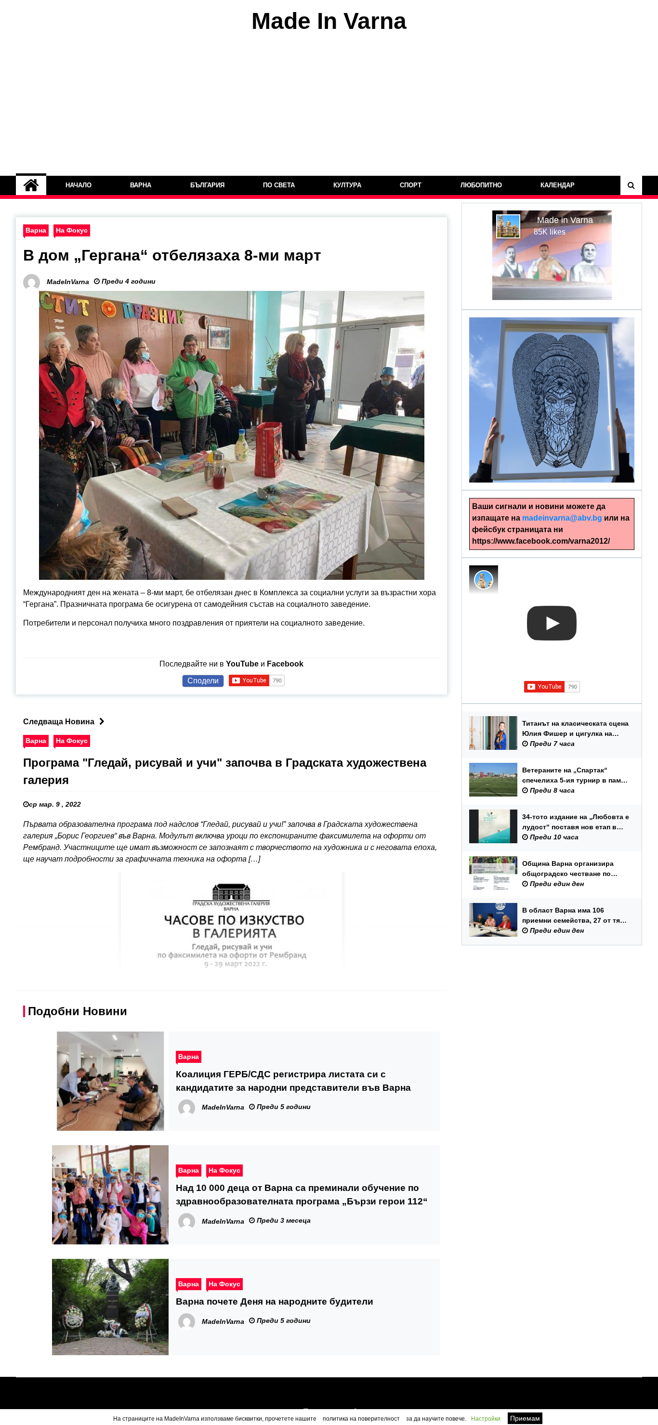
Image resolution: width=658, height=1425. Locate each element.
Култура (347, 185)
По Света (279, 185)
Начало (79, 185)
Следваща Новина (58, 722)
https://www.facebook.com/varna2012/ (541, 541)
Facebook (285, 664)
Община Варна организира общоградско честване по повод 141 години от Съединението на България (569, 869)
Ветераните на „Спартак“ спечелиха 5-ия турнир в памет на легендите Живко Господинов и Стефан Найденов (575, 775)
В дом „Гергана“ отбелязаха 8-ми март (172, 255)
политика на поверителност (361, 1418)
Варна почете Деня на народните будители (274, 1301)
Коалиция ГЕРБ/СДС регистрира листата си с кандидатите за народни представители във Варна (293, 1081)
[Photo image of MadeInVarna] (483, 579)
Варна (140, 185)
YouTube (242, 664)
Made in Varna (565, 220)
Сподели (203, 681)
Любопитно (481, 185)
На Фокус (72, 230)
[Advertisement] (329, 105)
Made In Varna (329, 21)
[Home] (31, 185)
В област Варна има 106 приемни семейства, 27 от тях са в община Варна (573, 916)
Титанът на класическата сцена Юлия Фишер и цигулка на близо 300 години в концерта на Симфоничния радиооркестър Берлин (575, 729)
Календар (557, 185)
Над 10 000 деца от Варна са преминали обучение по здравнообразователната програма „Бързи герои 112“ (302, 1194)
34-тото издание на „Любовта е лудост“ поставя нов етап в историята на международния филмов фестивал (575, 822)
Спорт (410, 185)
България (207, 185)
